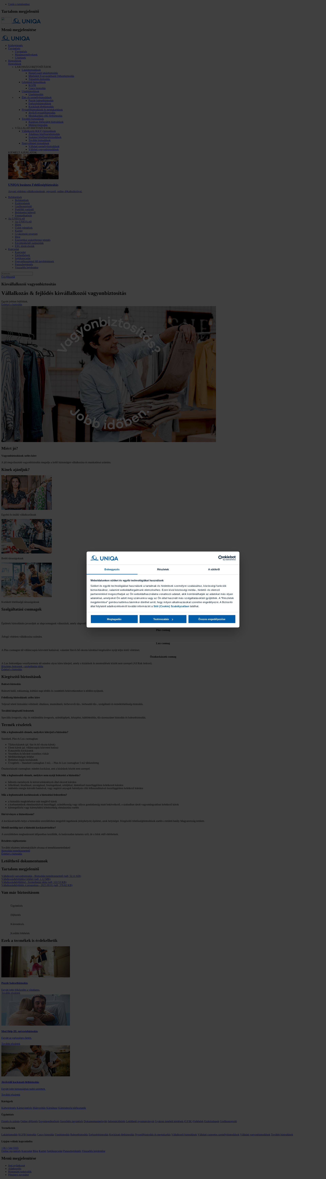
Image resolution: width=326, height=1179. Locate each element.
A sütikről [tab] (214, 569)
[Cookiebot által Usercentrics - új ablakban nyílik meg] (221, 558)
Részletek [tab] (163, 569)
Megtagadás (114, 619)
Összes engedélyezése (211, 619)
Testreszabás (161, 619)
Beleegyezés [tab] (112, 569)
